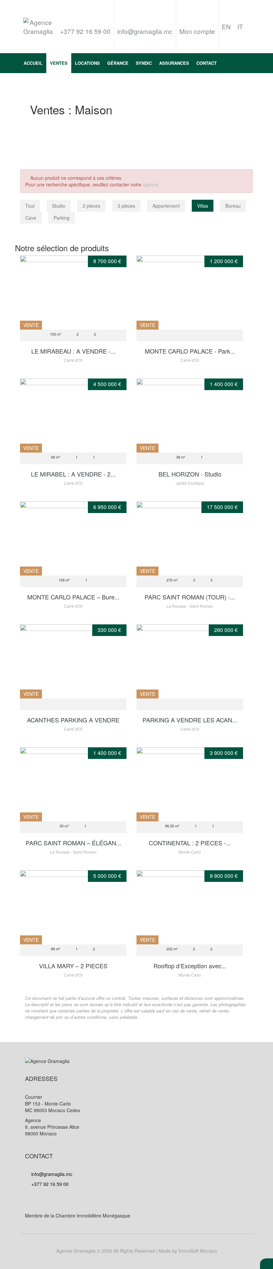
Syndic (144, 63)
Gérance (118, 63)
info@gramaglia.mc (144, 31)
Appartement (166, 205)
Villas (202, 205)
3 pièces (126, 205)
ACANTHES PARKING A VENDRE (73, 719)
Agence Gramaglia (76, 1250)
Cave (30, 217)
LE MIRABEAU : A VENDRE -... (73, 351)
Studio (58, 205)
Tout (30, 205)
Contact (206, 63)
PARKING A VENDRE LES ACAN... (189, 719)
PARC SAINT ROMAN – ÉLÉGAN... (73, 842)
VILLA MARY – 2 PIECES (73, 965)
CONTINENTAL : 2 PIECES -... (190, 842)
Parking (62, 217)
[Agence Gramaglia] (38, 27)
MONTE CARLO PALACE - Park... (190, 351)
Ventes (59, 63)
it (240, 26)
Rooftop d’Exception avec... (189, 965)
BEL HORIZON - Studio (189, 474)
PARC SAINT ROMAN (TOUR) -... (189, 596)
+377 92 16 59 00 (49, 1184)
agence (150, 184)
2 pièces (91, 205)
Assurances (174, 63)
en (226, 26)
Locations (87, 63)
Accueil (33, 63)
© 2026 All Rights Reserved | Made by (136, 1250)
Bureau (233, 205)
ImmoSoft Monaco (197, 1250)
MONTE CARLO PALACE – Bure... (73, 596)
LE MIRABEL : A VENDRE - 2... (73, 474)
